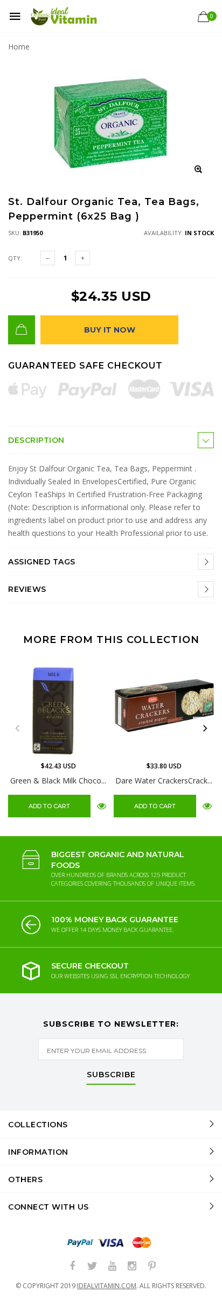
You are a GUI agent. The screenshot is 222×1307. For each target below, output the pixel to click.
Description (36, 440)
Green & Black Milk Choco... (58, 780)
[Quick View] (101, 806)
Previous (17, 728)
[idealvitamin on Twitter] (92, 1266)
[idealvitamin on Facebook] (72, 1266)
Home (19, 46)
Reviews (27, 589)
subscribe (111, 1075)
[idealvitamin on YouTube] (112, 1266)
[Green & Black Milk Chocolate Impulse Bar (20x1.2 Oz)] (58, 705)
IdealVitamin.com (106, 1285)
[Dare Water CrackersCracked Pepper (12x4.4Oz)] (164, 705)
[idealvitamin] (64, 16)
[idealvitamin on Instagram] (132, 1266)
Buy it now (109, 330)
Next (205, 728)
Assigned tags (41, 562)
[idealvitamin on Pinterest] (152, 1266)
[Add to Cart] (21, 329)
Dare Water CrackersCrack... (163, 780)
